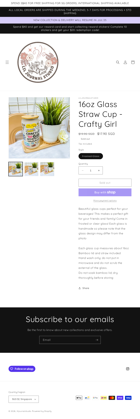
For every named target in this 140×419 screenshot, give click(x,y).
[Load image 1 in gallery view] (16, 169)
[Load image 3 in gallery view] (47, 169)
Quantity (83, 163)
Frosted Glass (92, 156)
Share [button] (85, 288)
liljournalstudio (24, 411)
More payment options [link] (105, 200)
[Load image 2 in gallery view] (31, 169)
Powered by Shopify (42, 411)
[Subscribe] (97, 340)
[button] (7, 62)
